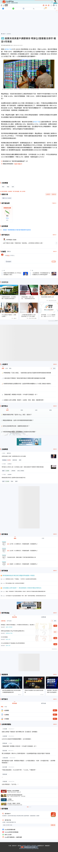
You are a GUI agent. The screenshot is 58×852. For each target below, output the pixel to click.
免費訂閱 (53, 825)
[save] (44, 8)
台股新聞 (9, 33)
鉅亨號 (19, 845)
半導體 (7, 719)
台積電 (7, 715)
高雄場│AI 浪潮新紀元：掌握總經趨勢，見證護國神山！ (22, 564)
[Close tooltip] (53, 12)
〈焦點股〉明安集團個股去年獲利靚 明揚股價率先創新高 (16, 230)
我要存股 (54, 194)
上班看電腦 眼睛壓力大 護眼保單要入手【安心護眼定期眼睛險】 (29, 315)
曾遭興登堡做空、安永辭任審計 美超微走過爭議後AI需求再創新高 (9, 297)
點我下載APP (18, 164)
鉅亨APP (14, 845)
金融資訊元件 (40, 845)
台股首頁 (48, 194)
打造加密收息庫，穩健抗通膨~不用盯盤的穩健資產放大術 (21, 557)
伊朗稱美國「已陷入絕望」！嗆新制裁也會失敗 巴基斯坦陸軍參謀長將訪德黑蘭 (29, 297)
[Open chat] (55, 8)
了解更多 (54, 203)
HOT (8, 544)
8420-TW (36, 122)
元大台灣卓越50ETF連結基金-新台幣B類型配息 (13, 643)
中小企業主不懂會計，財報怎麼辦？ (9, 315)
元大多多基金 (4, 637)
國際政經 (9, 453)
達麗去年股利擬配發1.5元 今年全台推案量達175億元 (12, 273)
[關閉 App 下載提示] (1, 2)
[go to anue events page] (51, 5)
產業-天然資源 (9, 627)
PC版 (10, 845)
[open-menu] (1, 5)
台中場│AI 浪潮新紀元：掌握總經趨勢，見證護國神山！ (22, 544)
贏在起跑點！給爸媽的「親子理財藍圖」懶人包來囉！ (14, 191)
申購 (55, 626)
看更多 (54, 234)
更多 (54, 368)
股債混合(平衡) (9, 633)
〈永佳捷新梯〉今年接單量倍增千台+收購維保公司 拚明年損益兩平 (41, 273)
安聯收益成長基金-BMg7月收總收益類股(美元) (12, 631)
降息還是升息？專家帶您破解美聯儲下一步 (15, 161)
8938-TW (8, 49)
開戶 (55, 632)
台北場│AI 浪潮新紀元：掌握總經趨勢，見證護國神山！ (22, 550)
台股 (4, 33)
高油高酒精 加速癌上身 (47, 297)
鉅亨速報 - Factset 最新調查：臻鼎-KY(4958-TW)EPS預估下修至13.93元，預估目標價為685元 (48, 315)
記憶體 (7, 710)
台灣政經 (9, 463)
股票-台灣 (8, 639)
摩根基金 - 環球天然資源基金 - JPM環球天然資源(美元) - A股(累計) (18, 625)
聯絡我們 (47, 845)
